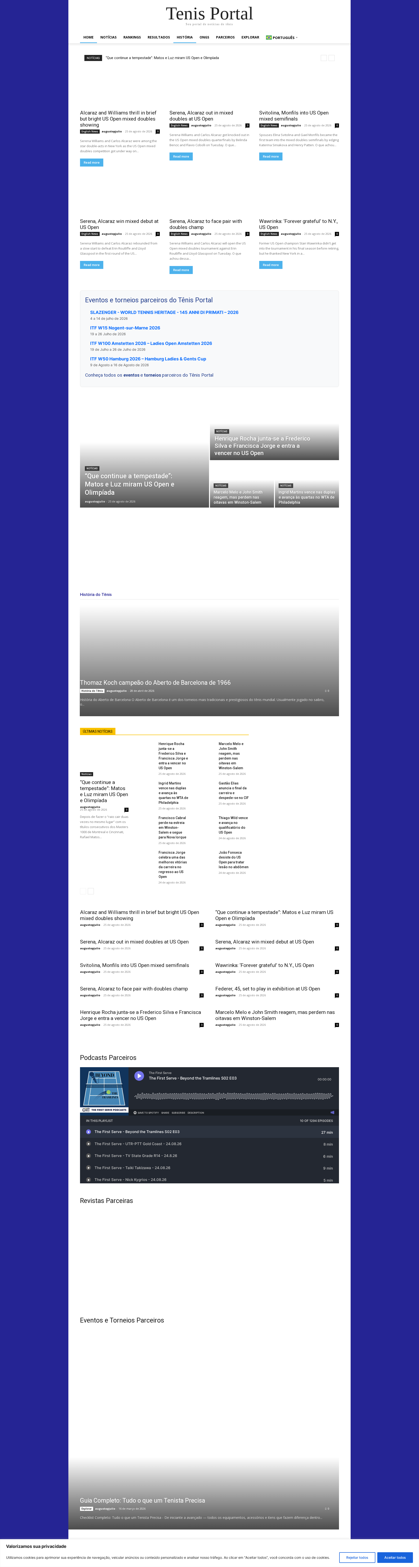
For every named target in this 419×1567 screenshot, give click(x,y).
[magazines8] (209, 1260)
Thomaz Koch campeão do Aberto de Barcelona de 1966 (155, 682)
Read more (92, 162)
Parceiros (225, 37)
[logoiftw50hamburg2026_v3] (142, 1418)
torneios (153, 375)
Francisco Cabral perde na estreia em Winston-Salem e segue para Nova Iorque (172, 827)
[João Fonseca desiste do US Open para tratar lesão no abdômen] (207, 855)
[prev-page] (83, 891)
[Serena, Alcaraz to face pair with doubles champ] (209, 195)
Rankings (132, 37)
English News (89, 131)
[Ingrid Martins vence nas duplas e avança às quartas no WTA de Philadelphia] (307, 484)
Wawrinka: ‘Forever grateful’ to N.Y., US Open (264, 965)
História (185, 37)
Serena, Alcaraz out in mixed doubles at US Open (201, 116)
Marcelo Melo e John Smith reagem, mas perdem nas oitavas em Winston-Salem (275, 1015)
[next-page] (91, 891)
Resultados (159, 37)
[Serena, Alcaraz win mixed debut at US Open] (120, 195)
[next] (332, 58)
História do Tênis (92, 690)
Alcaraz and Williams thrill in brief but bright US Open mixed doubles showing (118, 119)
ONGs (204, 37)
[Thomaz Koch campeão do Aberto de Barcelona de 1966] (209, 660)
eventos (131, 375)
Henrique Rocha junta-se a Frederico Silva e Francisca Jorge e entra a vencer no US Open (140, 1015)
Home (88, 37)
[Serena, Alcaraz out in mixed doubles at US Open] (209, 87)
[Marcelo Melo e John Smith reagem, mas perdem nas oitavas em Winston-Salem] (242, 484)
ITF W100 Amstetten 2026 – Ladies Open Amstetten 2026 (151, 343)
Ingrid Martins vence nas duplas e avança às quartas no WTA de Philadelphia (173, 793)
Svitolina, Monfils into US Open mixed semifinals (294, 116)
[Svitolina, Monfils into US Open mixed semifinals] (299, 87)
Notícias (108, 37)
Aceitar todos (395, 1557)
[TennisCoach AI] (299, 776)
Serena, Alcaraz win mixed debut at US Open (264, 942)
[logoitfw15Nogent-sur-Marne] (142, 1358)
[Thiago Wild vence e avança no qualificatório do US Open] (207, 820)
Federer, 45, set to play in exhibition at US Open (267, 989)
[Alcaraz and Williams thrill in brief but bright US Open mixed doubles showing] (120, 87)
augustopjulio (112, 131)
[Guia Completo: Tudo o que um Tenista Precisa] (197, 1493)
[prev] (324, 58)
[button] (333, 37)
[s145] (276, 1358)
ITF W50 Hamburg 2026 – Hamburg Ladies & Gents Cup (148, 358)
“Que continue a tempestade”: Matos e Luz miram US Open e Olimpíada (162, 58)
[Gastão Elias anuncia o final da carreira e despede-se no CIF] (207, 786)
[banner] (276, 1418)
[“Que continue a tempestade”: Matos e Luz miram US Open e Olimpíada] (144, 453)
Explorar (250, 37)
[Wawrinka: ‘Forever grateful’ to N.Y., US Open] (299, 195)
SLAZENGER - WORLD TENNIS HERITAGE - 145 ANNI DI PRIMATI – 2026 (164, 312)
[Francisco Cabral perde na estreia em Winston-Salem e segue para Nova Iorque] (147, 820)
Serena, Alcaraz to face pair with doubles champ (134, 989)
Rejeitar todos (357, 1557)
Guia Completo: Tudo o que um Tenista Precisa (142, 1500)
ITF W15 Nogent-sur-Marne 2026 (125, 327)
